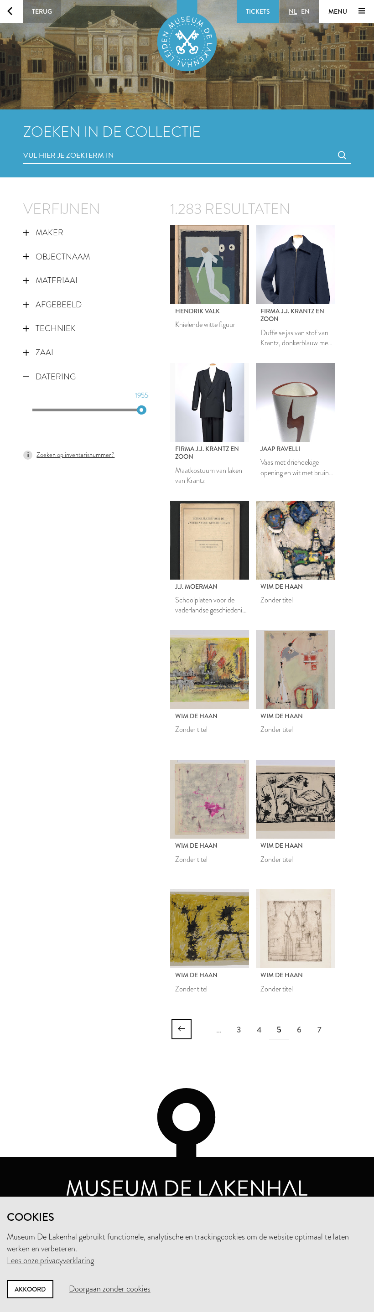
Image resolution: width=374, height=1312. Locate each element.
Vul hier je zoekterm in (51, 145)
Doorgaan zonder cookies (110, 1289)
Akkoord (30, 1289)
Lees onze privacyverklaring (50, 1260)
